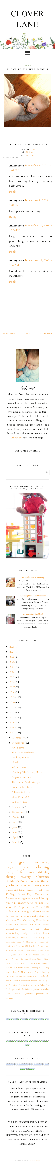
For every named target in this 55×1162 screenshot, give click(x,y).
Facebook (18, 144)
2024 (12, 652)
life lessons (20, 924)
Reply (13, 191)
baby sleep (42, 928)
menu (46, 911)
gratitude (12, 885)
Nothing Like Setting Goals (27, 772)
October (17, 807)
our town (35, 924)
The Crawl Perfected (23, 752)
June (15, 827)
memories (32, 890)
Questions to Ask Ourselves (19, 976)
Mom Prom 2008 (21, 797)
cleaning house (40, 933)
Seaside (41, 976)
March (16, 842)
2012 (12, 712)
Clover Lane (27, 18)
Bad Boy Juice (19, 802)
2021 (12, 667)
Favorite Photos (13, 950)
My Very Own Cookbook (33, 614)
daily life (14, 872)
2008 (12, 732)
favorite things (39, 881)
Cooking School (21, 757)
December (18, 737)
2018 (12, 682)
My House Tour (14, 920)
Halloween (11, 911)
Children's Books (17, 881)
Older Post (46, 334)
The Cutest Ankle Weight (26, 782)
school (46, 924)
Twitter (27, 144)
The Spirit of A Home (28, 985)
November (18, 742)
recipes (22, 867)
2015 (12, 697)
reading (25, 937)
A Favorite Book (21, 792)
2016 (12, 692)
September (18, 812)
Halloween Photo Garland (32, 950)
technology (38, 937)
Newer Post (9, 334)
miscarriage (12, 937)
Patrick (31, 155)
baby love (44, 890)
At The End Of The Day (25, 946)
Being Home (44, 946)
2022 (12, 662)
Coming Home (40, 885)
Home (28, 334)
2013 (12, 707)
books (31, 873)
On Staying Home (33, 920)
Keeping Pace (37, 968)
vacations (32, 903)
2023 (12, 657)
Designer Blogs (34, 1161)
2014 (12, 702)
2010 (12, 722)
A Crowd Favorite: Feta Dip (33, 577)
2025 (12, 646)
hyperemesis (36, 989)
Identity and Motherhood (17, 968)
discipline (26, 989)
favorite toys (13, 898)
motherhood (12, 928)
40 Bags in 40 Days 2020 (31, 907)
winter (9, 903)
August (16, 817)
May (15, 832)
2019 (12, 677)
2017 (12, 687)
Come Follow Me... (22, 787)
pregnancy (20, 903)
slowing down (14, 916)
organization (28, 898)
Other (44, 144)
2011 (12, 717)
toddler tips (43, 898)
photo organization (24, 994)
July (14, 822)
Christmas (42, 877)
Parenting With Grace (30, 911)
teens (26, 916)
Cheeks (15, 762)
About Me (17, 437)
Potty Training (42, 972)
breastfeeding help (16, 933)
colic (18, 989)
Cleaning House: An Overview (33, 596)
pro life (27, 928)
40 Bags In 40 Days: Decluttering (28, 894)
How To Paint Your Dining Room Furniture (28, 963)
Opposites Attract (21, 777)
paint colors (37, 916)
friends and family (16, 890)
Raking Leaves (20, 767)
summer (25, 885)
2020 (12, 672)
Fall (47, 916)
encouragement (19, 862)
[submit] (47, 472)
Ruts (35, 976)
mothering (40, 867)
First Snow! (18, 747)
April (15, 837)
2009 (12, 727)
